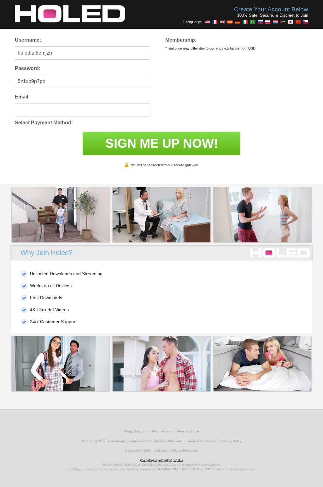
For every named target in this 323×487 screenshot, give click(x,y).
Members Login (188, 431)
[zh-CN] (298, 22)
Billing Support (134, 431)
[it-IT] (245, 22)
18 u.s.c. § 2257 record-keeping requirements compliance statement (131, 441)
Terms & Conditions (202, 441)
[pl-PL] (267, 22)
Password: (27, 68)
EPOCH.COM (152, 464)
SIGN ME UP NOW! (161, 143)
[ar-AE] (282, 22)
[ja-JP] (290, 22)
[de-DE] (237, 22)
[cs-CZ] (305, 22)
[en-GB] (222, 22)
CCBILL (173, 464)
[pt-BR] (252, 22)
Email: (22, 96)
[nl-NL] (275, 22)
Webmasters (161, 431)
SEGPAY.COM (129, 464)
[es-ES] (229, 22)
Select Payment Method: (44, 122)
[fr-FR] (214, 22)
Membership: (181, 40)
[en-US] (207, 22)
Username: (28, 40)
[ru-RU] (260, 22)
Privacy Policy (231, 441)
